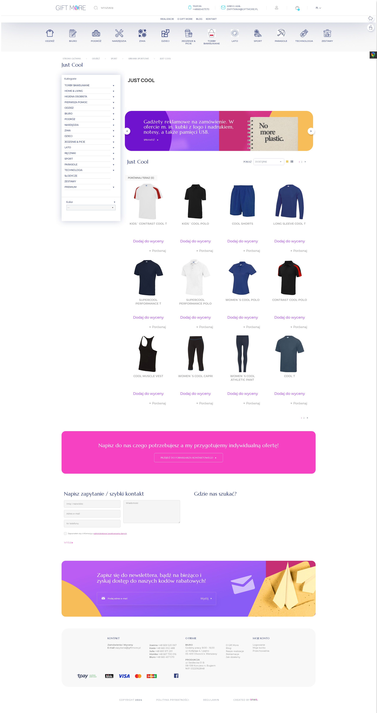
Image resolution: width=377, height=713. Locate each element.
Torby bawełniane (77, 85)
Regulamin (211, 699)
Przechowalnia (261, 650)
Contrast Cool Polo (289, 300)
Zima (68, 130)
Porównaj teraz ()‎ (141, 177)
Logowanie (259, 644)
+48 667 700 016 (167, 654)
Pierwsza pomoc (76, 102)
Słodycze (71, 175)
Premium (71, 187)
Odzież (69, 108)
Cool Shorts (242, 223)
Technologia (73, 170)
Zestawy (70, 181)
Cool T (289, 376)
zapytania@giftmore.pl (242, 9)
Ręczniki (70, 153)
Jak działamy (233, 657)
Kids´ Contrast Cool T (148, 223)
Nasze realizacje (235, 651)
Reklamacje (232, 654)
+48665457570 (201, 9)
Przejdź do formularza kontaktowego (187, 457)
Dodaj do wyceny (148, 241)
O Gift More (232, 645)
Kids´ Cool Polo (195, 223)
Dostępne (268, 161)
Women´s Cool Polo (242, 300)
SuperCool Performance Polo (195, 301)
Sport (69, 158)
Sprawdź (150, 139)
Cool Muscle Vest (148, 376)
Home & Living (74, 91)
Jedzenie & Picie (75, 141)
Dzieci (68, 136)
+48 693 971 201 (164, 651)
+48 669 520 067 (167, 645)
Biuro (68, 113)
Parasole (71, 164)
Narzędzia (72, 125)
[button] (126, 131)
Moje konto (259, 647)
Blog (228, 648)
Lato (68, 147)
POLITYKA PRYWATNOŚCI (172, 699)
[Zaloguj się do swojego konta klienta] (276, 8)
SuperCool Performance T (148, 301)
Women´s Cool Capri (195, 376)
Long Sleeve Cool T (289, 223)
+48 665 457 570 (165, 657)
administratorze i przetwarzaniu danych (110, 534)
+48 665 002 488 (165, 648)
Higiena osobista (76, 96)
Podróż (70, 119)
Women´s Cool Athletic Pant (242, 377)
